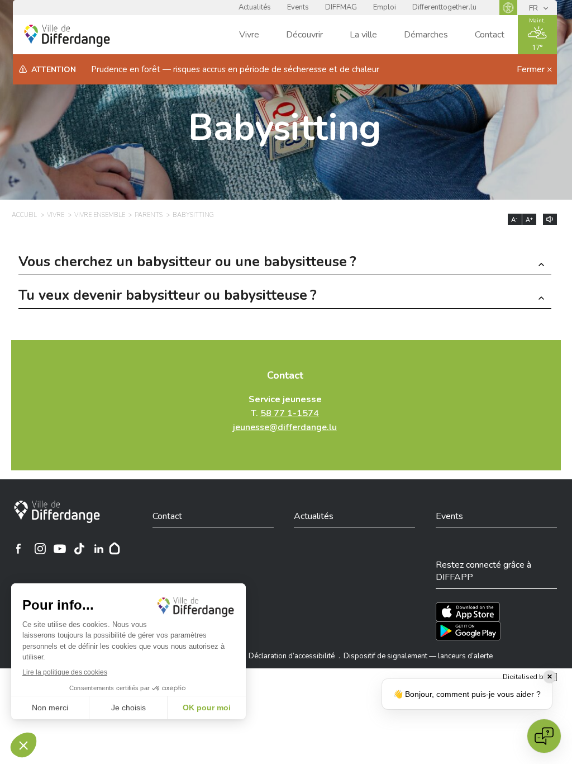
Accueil (24, 215)
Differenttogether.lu (444, 7)
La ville (363, 35)
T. (285, 413)
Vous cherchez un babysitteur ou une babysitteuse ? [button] (187, 263)
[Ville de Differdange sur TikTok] (79, 549)
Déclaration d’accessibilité (292, 656)
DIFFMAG (341, 7)
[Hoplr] (114, 549)
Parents (149, 215)
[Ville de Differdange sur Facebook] (18, 549)
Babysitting (284, 128)
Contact (489, 35)
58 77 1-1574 (289, 413)
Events (298, 7)
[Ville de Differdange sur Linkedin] (99, 549)
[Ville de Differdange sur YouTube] (60, 549)
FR (534, 8)
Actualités (255, 7)
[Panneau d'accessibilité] (508, 7)
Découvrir (304, 35)
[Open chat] (544, 736)
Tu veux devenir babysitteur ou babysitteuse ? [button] (167, 297)
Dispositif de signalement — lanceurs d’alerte (418, 656)
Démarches (426, 35)
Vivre (249, 35)
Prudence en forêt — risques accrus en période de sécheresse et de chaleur (235, 69)
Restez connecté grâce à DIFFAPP (483, 571)
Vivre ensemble (99, 215)
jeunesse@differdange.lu (285, 427)
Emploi (384, 7)
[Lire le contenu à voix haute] (550, 219)
